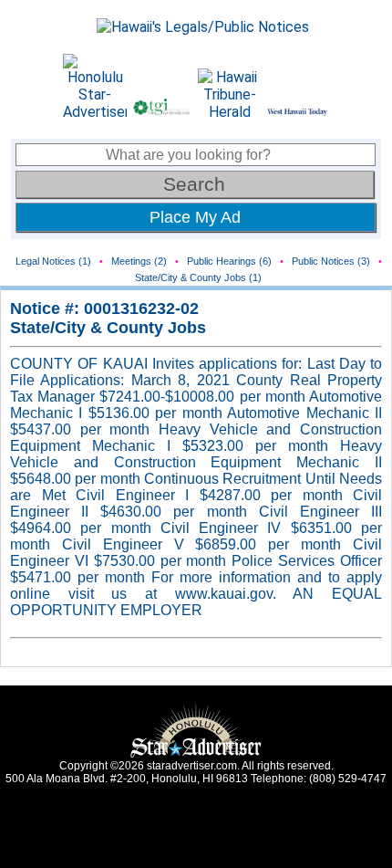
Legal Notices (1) (53, 261)
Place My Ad (195, 217)
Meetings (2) (139, 261)
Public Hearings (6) (229, 261)
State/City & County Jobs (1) (198, 277)
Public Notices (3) (331, 261)
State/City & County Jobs (108, 328)
